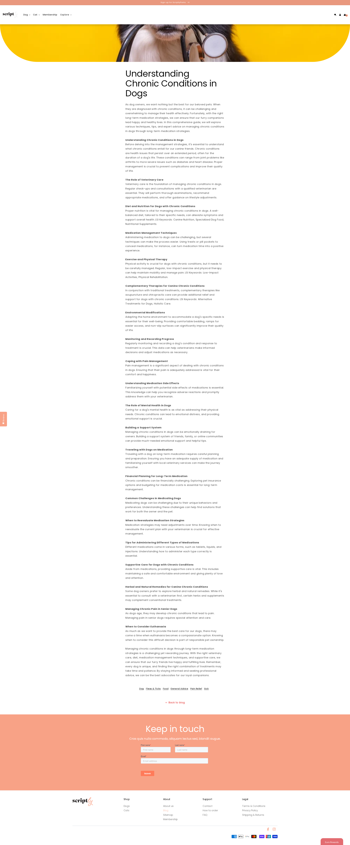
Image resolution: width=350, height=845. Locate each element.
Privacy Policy (250, 810)
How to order (210, 810)
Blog (165, 810)
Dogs (127, 806)
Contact (207, 806)
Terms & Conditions (253, 806)
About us (168, 806)
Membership (170, 819)
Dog (141, 688)
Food (165, 688)
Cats (126, 810)
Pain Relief (196, 688)
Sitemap (168, 814)
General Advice (179, 688)
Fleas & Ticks (153, 688)
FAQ (205, 814)
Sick (206, 688)
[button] (27, 15)
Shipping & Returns (253, 814)
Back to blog (177, 702)
